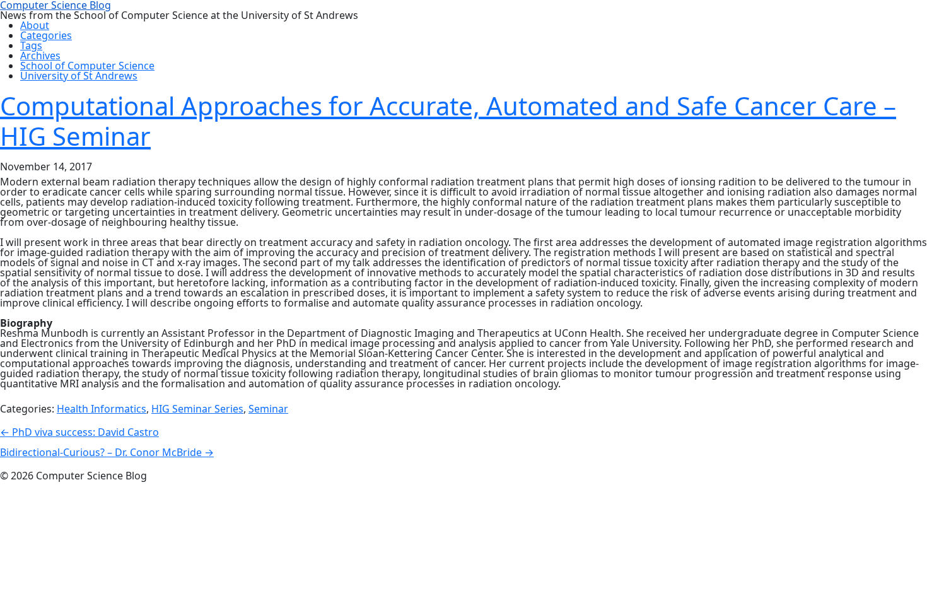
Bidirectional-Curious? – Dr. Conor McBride (107, 452)
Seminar (268, 409)
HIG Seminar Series (197, 409)
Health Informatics (101, 409)
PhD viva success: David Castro (79, 432)
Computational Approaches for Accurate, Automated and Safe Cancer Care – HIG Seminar (448, 120)
